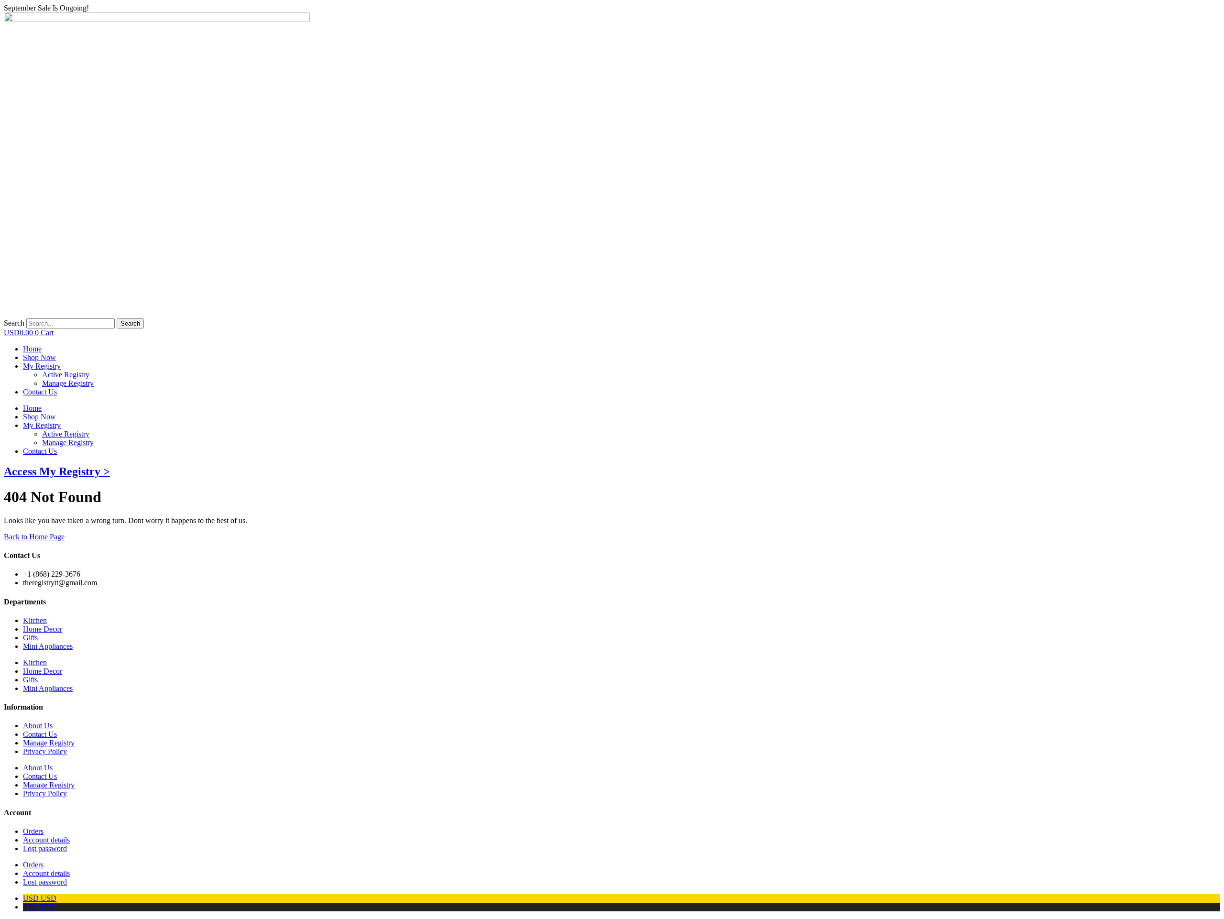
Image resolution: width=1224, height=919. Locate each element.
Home (32, 408)
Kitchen (35, 620)
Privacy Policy (45, 751)
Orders (33, 831)
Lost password (45, 848)
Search (14, 323)
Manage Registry (68, 442)
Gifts (30, 638)
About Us (38, 726)
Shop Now (39, 417)
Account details (46, 840)
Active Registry (65, 434)
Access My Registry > (57, 471)
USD (39, 898)
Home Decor (42, 629)
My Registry (42, 425)
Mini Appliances (48, 646)
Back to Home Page (34, 537)
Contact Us (40, 451)
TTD (39, 907)
